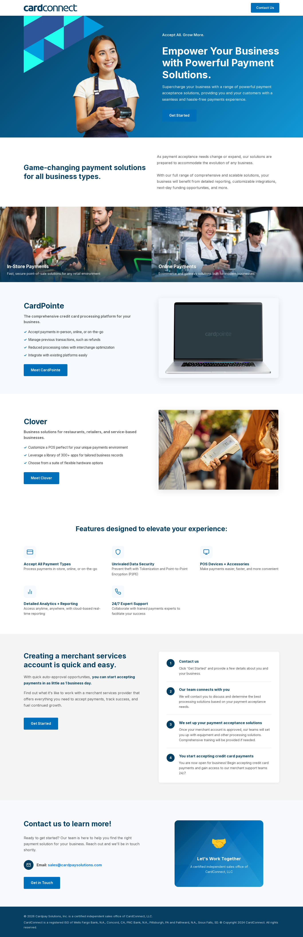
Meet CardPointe (45, 370)
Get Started (179, 115)
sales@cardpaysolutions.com (75, 865)
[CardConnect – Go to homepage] (50, 7)
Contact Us (265, 8)
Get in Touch (42, 882)
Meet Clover (41, 478)
